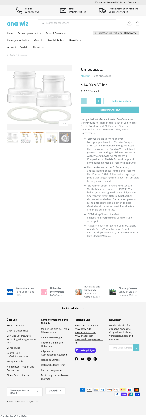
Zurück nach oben (71, 308)
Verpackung (13, 347)
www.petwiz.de (83, 328)
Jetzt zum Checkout (110, 109)
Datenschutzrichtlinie (53, 365)
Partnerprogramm (51, 370)
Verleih (24, 47)
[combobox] (77, 23)
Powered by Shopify (29, 402)
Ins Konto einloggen (52, 337)
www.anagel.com (84, 335)
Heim (10, 33)
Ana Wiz (16, 402)
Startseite (11, 55)
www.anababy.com (85, 332)
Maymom (85, 76)
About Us (38, 47)
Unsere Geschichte (17, 330)
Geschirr (39, 40)
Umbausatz (22, 55)
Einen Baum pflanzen (18, 375)
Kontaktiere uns (16, 325)
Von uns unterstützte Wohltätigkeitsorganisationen (21, 339)
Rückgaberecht (15, 361)
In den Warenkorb (121, 101)
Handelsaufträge (50, 359)
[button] (137, 23)
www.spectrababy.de (86, 325)
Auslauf (11, 47)
